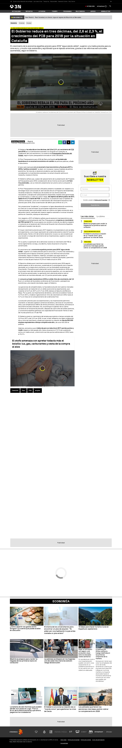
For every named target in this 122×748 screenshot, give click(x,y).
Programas (67, 11)
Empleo (29, 23)
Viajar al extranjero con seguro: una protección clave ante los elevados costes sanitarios (85, 653)
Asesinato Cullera (62, 1)
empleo (37, 390)
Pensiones (87, 241)
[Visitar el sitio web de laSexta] (44, 731)
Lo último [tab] (101, 216)
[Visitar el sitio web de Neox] (51, 731)
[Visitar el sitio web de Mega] (64, 731)
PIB (72, 149)
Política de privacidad (73, 739)
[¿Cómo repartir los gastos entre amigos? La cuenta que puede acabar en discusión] (26, 616)
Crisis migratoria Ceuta (92, 231)
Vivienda (21, 23)
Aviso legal (64, 739)
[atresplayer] (102, 6)
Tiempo (54, 11)
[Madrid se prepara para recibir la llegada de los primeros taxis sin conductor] (26, 648)
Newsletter (105, 11)
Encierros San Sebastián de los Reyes (22, 1)
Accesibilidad (64, 743)
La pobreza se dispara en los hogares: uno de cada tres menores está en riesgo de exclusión (59, 661)
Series (93, 11)
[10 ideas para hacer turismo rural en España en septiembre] (95, 616)
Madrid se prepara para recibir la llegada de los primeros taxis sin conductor (95, 225)
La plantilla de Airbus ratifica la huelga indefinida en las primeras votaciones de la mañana (103, 654)
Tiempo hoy (46, 1)
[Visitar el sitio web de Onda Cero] (77, 731)
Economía (61, 601)
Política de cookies (86, 739)
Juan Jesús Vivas (37, 1)
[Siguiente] (111, 1)
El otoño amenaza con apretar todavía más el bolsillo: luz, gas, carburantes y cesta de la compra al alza (41, 343)
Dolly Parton (71, 1)
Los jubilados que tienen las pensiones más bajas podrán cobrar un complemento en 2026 (95, 246)
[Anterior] (11, 1)
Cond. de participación (98, 739)
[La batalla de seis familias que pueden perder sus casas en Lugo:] (26, 696)
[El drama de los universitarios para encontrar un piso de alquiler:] (61, 616)
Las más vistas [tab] (87, 216)
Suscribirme (95, 205)
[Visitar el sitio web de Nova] (57, 731)
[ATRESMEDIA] (16, 731)
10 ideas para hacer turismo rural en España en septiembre (94, 628)
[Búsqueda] (110, 6)
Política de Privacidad (100, 200)
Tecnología (88, 221)
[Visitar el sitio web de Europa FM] (84, 731)
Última (91, 6)
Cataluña (15, 390)
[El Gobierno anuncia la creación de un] (61, 696)
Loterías (42, 11)
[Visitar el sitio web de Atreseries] (71, 731)
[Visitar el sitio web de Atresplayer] (100, 731)
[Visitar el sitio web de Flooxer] (109, 731)
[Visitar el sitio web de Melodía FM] (91, 731)
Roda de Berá (53, 1)
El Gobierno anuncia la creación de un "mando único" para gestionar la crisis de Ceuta (95, 235)
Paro (23, 390)
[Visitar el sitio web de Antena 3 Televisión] (38, 731)
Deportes (29, 11)
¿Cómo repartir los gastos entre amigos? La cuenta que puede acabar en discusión (25, 628)
